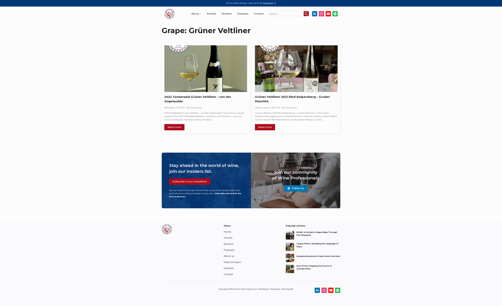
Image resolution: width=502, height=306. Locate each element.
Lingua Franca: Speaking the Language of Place (317, 245)
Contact (259, 14)
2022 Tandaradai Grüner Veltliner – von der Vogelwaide (197, 99)
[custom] (335, 13)
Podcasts (242, 14)
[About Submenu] (200, 14)
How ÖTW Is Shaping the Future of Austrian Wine (314, 267)
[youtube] (328, 13)
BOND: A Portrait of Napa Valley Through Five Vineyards (316, 233)
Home (227, 231)
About (195, 14)
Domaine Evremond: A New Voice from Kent (318, 256)
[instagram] (321, 13)
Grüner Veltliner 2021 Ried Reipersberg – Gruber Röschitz (292, 99)
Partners (229, 268)
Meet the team (232, 262)
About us (229, 256)
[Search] (306, 13)
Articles (211, 14)
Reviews (227, 14)
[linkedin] (314, 13)
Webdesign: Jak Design (280, 289)
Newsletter (268, 3)
